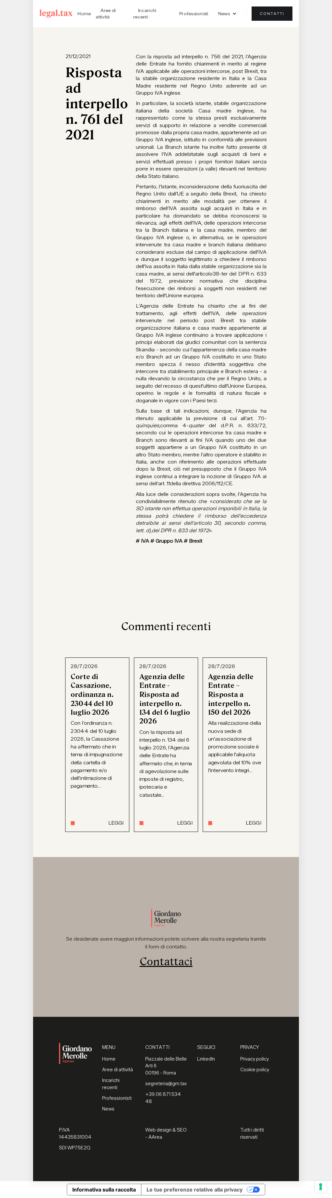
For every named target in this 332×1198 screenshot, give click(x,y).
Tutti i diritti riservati (252, 1133)
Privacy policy (254, 1059)
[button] (227, 13)
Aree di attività (106, 13)
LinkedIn (206, 1059)
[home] (56, 13)
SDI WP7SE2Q (74, 1148)
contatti (272, 13)
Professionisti (193, 14)
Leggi (116, 823)
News (108, 1109)
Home (84, 14)
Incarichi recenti (144, 13)
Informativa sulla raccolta (104, 1189)
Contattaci (166, 961)
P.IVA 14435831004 (75, 1133)
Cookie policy (254, 1070)
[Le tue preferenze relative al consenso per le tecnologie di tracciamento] (320, 1186)
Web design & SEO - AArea (166, 1133)
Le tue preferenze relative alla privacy (195, 1189)
